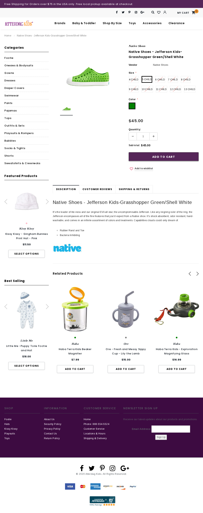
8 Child (186, 79)
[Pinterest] (129, 12)
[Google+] (142, 12)
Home (7, 35)
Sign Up (161, 437)
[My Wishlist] (159, 12)
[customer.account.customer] (165, 12)
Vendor (133, 65)
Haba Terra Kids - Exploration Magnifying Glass (177, 351)
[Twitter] (123, 12)
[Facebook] (117, 12)
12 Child (175, 89)
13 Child (189, 89)
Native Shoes (137, 46)
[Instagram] (136, 12)
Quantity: (135, 129)
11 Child (161, 89)
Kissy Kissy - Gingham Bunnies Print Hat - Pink (26, 236)
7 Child (173, 79)
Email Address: (141, 429)
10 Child (147, 89)
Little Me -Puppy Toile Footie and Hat (26, 348)
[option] (26, 222)
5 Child (147, 79)
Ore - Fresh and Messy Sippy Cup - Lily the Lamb (126, 351)
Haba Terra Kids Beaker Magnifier (75, 351)
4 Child (134, 79)
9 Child (134, 89)
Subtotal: (134, 145)
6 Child (160, 79)
